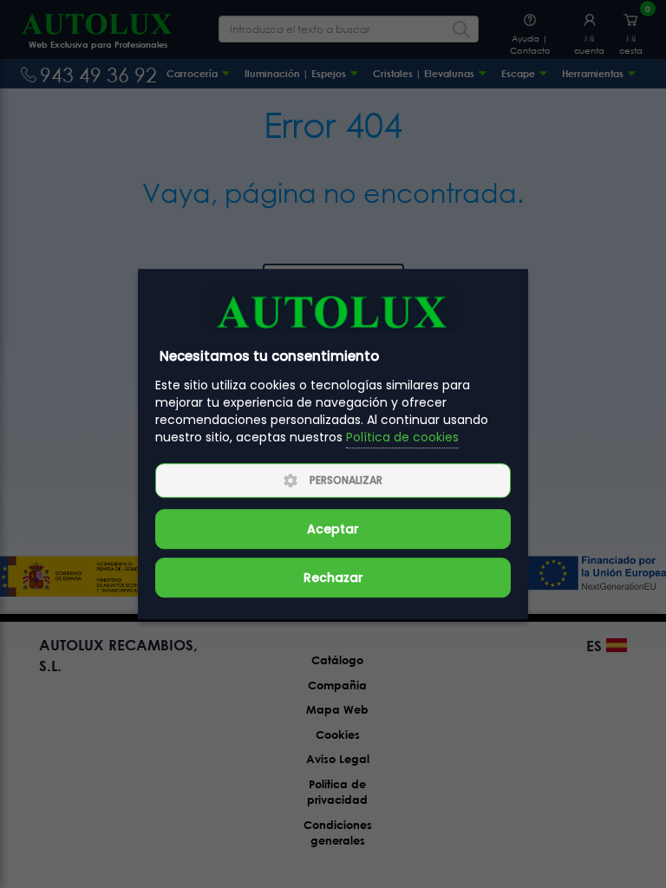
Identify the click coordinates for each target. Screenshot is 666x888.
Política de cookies (402, 438)
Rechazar (333, 577)
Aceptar (333, 529)
